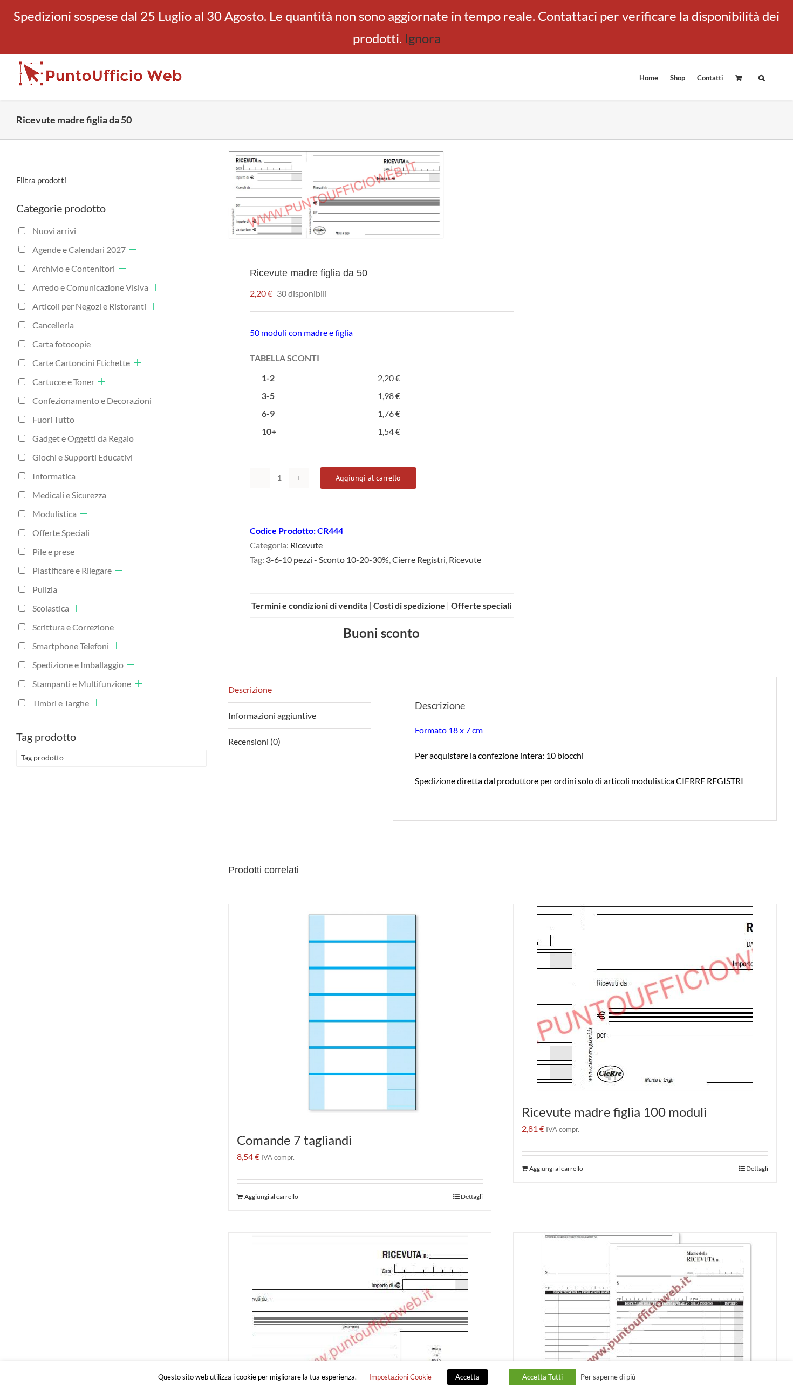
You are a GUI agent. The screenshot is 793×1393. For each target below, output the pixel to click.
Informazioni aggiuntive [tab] (272, 715)
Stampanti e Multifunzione (81, 683)
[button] (761, 77)
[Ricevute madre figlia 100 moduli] (645, 998)
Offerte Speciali (61, 532)
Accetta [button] (467, 1377)
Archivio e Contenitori (73, 268)
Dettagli (472, 1196)
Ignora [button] (423, 38)
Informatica (54, 476)
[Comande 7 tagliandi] (360, 1012)
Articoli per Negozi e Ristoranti (89, 306)
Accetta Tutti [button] (542, 1377)
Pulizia (44, 589)
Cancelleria (53, 325)
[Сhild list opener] (132, 249)
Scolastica (50, 608)
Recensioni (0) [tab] (254, 741)
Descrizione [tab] (250, 689)
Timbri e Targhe (60, 703)
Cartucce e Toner (63, 381)
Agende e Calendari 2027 (79, 249)
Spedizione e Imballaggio (78, 665)
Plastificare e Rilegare (72, 570)
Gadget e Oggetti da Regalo (83, 438)
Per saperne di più (607, 1377)
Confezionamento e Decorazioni (92, 400)
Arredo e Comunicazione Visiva (90, 287)
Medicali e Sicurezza (69, 495)
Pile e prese (53, 551)
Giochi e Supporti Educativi (82, 457)
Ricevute (306, 545)
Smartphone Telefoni (70, 646)
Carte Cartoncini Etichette (81, 363)
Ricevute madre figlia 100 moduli (614, 1112)
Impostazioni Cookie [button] (400, 1377)
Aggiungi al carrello (368, 478)
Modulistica (54, 514)
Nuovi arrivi (54, 230)
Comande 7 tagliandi (294, 1140)
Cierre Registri (419, 559)
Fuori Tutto (53, 419)
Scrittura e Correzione (73, 627)
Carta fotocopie (61, 344)
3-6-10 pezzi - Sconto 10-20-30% (327, 559)
